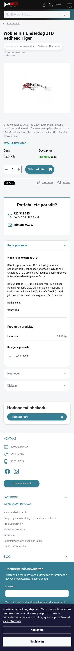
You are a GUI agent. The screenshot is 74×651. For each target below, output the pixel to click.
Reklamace (10, 535)
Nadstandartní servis (15, 512)
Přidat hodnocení (19, 417)
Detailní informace (15, 143)
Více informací (12, 621)
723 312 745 (22, 213)
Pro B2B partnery (13, 523)
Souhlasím (37, 641)
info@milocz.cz (23, 224)
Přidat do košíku (36, 169)
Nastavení (37, 630)
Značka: (10, 56)
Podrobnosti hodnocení (49, 46)
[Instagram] (16, 471)
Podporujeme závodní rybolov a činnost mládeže (30, 518)
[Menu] (69, 4)
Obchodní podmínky (15, 546)
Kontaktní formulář (21, 483)
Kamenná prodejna (14, 529)
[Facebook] (7, 471)
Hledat (66, 14)
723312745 (17, 454)
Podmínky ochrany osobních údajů (23, 540)
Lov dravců (21, 355)
